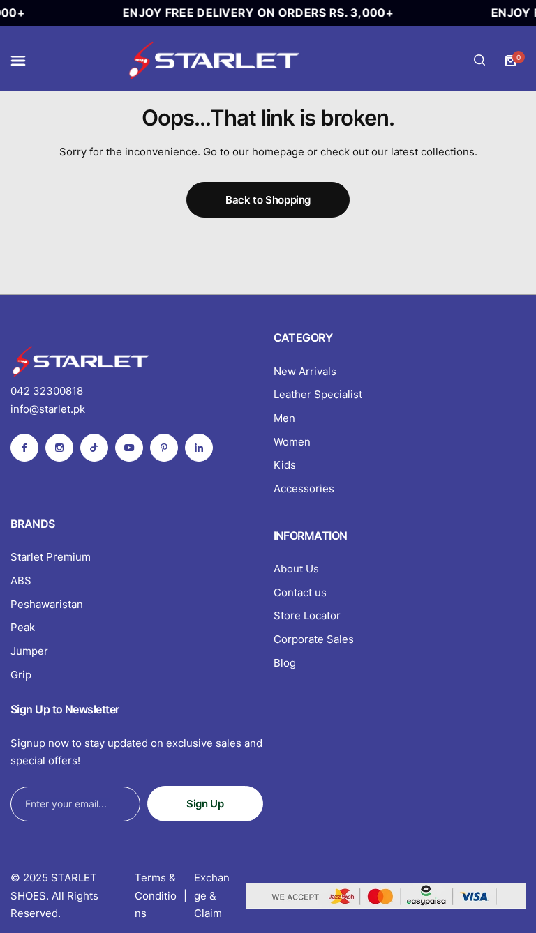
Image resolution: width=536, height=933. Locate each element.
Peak (22, 627)
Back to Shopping (268, 199)
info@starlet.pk (47, 409)
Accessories (304, 488)
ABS (20, 580)
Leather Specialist (318, 394)
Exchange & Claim (212, 895)
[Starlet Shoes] (213, 60)
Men (284, 418)
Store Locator (307, 615)
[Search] (479, 60)
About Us (296, 568)
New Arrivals (305, 371)
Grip (20, 674)
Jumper (29, 651)
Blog (285, 662)
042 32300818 (46, 390)
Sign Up (204, 803)
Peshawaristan (46, 604)
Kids (285, 464)
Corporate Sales (314, 639)
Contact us (300, 592)
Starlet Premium (50, 556)
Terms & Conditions (156, 895)
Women (292, 441)
